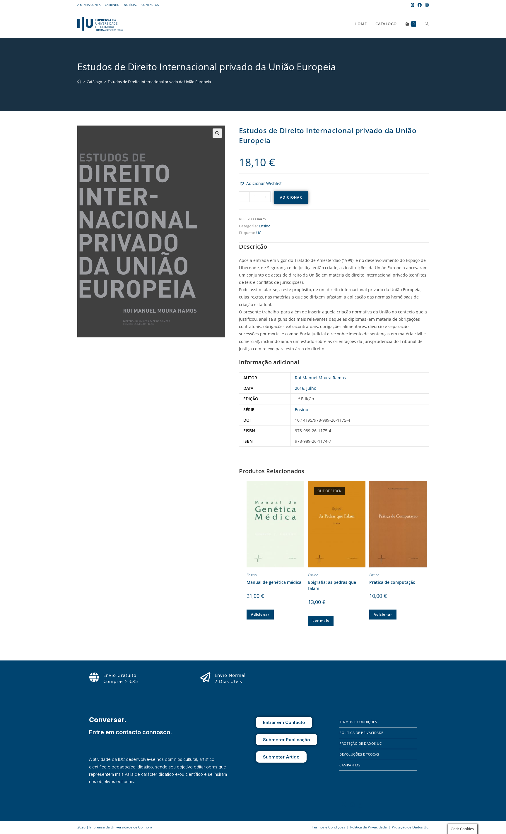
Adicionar (291, 197)
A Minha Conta (88, 5)
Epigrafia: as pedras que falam (332, 585)
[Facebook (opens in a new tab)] (419, 5)
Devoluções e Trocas (359, 754)
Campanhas (349, 765)
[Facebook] (343, 804)
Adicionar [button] (260, 614)
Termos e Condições (358, 722)
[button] (217, 133)
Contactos (150, 5)
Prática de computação (392, 582)
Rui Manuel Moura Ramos (320, 377)
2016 (299, 388)
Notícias (130, 5)
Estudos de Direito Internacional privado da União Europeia (159, 81)
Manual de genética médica (274, 582)
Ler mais (320, 620)
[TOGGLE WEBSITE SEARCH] (426, 24)
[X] (360, 804)
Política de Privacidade (361, 732)
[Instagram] (352, 804)
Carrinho (112, 5)
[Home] (79, 81)
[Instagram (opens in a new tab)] (426, 5)
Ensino (265, 226)
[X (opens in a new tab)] (412, 5)
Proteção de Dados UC (360, 743)
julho (311, 388)
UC (258, 232)
